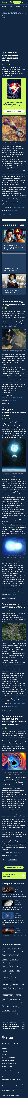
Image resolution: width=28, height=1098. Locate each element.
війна (4, 988)
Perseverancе (6, 955)
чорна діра (5, 863)
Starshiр (5, 959)
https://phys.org (18, 852)
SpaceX (16, 955)
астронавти (15, 984)
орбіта (5, 999)
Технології (5, 977)
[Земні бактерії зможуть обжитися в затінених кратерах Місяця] (8, 903)
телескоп (14, 1006)
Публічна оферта (7, 1066)
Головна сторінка (6, 12)
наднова (18, 995)
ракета (18, 1003)
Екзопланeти (14, 962)
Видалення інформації (9, 1063)
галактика (21, 988)
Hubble (4, 952)
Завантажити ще (14, 867)
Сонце (5, 973)
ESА (12, 948)
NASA (22, 952)
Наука (18, 6)
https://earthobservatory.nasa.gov (12, 397)
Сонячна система (15, 973)
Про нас (4, 1048)
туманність (6, 1010)
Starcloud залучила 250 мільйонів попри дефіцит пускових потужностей (14, 895)
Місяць (11, 970)
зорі (10, 992)
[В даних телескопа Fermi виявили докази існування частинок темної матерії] (8, 915)
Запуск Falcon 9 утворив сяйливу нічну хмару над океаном (14, 936)
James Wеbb (13, 952)
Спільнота (17, 2)
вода (23, 984)
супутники (6, 1006)
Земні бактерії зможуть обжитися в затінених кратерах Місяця (13, 908)
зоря (4, 992)
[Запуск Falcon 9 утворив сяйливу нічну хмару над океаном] (8, 930)
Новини (3, 6)
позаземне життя (15, 999)
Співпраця (5, 1051)
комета (17, 992)
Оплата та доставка (8, 1057)
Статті (11, 6)
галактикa (12, 988)
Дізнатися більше (14, 111)
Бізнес (17, 888)
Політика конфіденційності (10, 1073)
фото (14, 1010)
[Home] (4, 2)
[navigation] (23, 2)
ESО (18, 948)
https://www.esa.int (19, 207)
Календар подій (7, 1069)
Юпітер (18, 981)
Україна (14, 977)
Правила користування (9, 1076)
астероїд (5, 984)
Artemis (5, 948)
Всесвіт (5, 962)
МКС (18, 966)
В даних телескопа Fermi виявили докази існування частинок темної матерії (13, 922)
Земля (10, 214)
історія (14, 1013)
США (18, 970)
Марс (4, 970)
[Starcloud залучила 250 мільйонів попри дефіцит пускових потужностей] (8, 890)
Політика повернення (8, 1060)
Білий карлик (11, 598)
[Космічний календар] (10, 2)
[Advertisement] (14, 36)
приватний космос (8, 1003)
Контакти (5, 1054)
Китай (11, 966)
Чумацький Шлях (7, 981)
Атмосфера (14, 959)
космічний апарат (7, 995)
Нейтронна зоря (12, 859)
